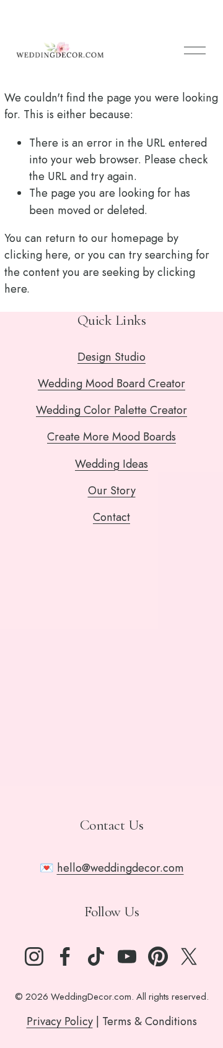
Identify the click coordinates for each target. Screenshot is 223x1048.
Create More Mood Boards (111, 437)
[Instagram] (34, 956)
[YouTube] (127, 956)
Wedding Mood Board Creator (111, 384)
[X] (189, 956)
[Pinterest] (158, 956)
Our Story (112, 491)
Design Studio (111, 357)
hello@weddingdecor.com (120, 868)
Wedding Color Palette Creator (111, 410)
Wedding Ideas (111, 464)
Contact (111, 517)
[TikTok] (96, 956)
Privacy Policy (60, 1021)
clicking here (36, 255)
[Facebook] (65, 956)
